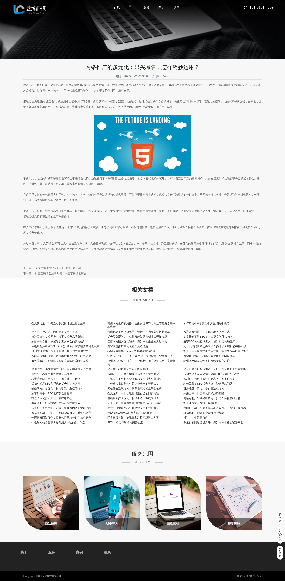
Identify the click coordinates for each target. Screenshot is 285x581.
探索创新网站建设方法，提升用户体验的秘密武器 (213, 422)
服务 (146, 7)
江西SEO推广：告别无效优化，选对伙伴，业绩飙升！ (140, 355)
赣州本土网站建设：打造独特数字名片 (206, 360)
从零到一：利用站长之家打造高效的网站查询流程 (61, 407)
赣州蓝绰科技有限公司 (49, 576)
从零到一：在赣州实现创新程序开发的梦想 (133, 374)
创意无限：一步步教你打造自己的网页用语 (133, 393)
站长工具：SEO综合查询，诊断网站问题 (207, 383)
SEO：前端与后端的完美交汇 (125, 422)
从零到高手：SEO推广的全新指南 (51, 393)
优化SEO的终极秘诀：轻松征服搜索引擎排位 (134, 378)
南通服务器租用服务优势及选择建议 (53, 374)
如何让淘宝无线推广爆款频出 (201, 403)
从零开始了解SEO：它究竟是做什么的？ (207, 336)
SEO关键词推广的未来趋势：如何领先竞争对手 (60, 351)
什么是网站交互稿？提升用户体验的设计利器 (58, 422)
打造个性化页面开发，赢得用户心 (51, 398)
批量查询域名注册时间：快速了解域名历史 (60, 273)
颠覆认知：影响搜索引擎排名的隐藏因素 (55, 403)
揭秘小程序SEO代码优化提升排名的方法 (55, 383)
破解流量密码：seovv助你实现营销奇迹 (131, 351)
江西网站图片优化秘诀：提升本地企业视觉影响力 (137, 341)
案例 (161, 7)
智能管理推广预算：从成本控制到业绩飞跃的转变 (61, 355)
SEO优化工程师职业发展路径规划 (203, 412)
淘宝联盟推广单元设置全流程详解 (127, 346)
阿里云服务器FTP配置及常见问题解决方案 (133, 417)
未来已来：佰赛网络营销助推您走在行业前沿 (134, 403)
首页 (117, 7)
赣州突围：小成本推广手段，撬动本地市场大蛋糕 (61, 369)
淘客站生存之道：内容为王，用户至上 (54, 331)
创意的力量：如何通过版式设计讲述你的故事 (58, 323)
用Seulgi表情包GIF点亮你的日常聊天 (129, 412)
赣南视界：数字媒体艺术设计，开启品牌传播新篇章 (138, 331)
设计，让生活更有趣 (195, 417)
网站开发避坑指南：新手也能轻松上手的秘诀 (134, 388)
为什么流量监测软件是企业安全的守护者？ (133, 383)
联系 (176, 7)
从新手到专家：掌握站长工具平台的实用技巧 (58, 341)
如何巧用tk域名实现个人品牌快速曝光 (206, 323)
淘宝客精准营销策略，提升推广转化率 (58, 267)
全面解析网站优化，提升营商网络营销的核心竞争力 (62, 417)
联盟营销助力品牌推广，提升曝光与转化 (55, 378)
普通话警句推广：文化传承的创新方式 (206, 331)
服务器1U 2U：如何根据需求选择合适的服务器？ (61, 360)
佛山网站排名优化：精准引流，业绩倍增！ (57, 388)
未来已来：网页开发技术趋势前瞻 (203, 393)
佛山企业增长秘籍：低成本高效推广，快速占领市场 (214, 407)
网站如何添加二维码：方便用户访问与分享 (209, 355)
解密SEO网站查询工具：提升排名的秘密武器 (210, 341)
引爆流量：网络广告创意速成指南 (203, 388)
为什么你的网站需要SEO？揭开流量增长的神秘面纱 (214, 346)
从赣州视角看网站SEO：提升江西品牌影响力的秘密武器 (65, 346)
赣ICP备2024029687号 (249, 576)
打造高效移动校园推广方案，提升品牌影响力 (58, 336)
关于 (132, 7)
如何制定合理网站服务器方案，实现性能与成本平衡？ (216, 351)
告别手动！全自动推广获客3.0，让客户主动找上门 (213, 374)
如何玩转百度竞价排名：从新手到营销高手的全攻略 (214, 369)
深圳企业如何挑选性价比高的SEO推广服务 (209, 378)
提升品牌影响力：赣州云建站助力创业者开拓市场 (137, 336)
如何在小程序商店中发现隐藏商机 (127, 369)
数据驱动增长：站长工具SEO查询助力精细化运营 (61, 412)
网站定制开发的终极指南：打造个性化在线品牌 (211, 398)
